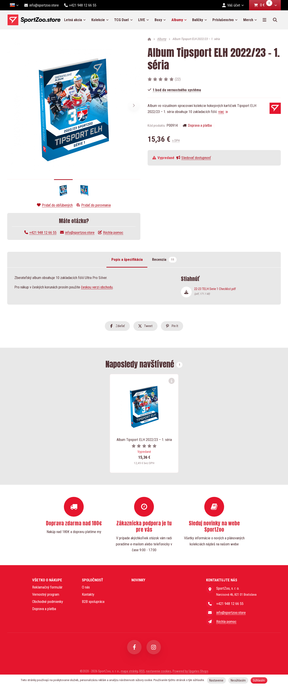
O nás (86, 587)
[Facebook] (134, 647)
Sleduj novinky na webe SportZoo (214, 526)
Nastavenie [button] (216, 680)
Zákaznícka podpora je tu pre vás (144, 526)
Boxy (158, 20)
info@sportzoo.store (79, 232)
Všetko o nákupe (47, 580)
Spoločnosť (92, 580)
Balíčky (197, 20)
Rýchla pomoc (113, 232)
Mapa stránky (129, 671)
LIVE (141, 20)
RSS (142, 671)
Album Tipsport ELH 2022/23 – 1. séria (144, 440)
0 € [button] (265, 5)
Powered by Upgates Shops (190, 671)
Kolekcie (98, 20)
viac (221, 111)
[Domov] (34, 20)
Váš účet (233, 5)
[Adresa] (210, 589)
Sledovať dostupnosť (196, 157)
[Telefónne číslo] (210, 603)
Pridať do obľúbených (57, 205)
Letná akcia (73, 20)
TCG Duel (121, 20)
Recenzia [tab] (163, 259)
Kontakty (88, 594)
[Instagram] (153, 647)
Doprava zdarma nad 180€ (74, 523)
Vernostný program (45, 594)
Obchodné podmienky (47, 601)
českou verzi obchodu (97, 287)
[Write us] (210, 621)
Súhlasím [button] (259, 680)
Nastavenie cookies (158, 671)
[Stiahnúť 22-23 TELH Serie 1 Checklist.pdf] (186, 292)
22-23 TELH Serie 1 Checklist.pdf (215, 291)
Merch (248, 20)
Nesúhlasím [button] (238, 680)
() (178, 79)
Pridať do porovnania (96, 205)
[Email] (210, 612)
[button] (275, 5)
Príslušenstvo (223, 20)
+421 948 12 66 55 (42, 232)
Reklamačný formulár (47, 587)
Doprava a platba (200, 125)
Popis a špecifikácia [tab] (127, 259)
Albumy (180, 21)
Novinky (138, 580)
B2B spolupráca (93, 601)
